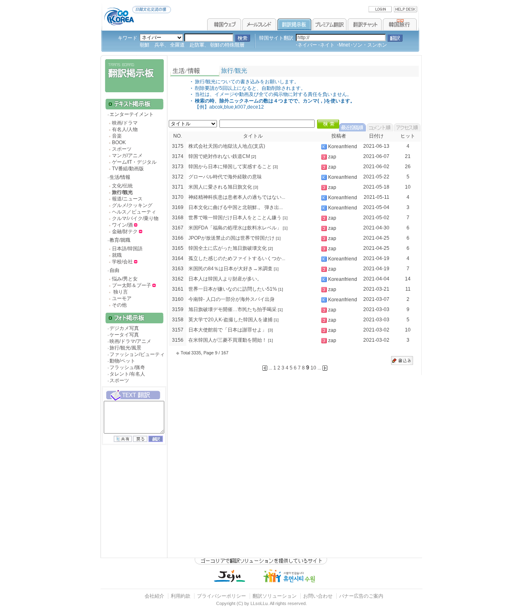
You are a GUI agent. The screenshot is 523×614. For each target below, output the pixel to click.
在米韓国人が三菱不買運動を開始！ (227, 340)
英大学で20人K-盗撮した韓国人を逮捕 (230, 320)
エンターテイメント (132, 114)
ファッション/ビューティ (137, 354)
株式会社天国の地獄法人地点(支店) (226, 146)
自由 (114, 270)
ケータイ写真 (124, 335)
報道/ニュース (127, 199)
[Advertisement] (133, 509)
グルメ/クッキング (132, 205)
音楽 (117, 136)
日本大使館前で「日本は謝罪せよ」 (227, 330)
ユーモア (122, 298)
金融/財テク (125, 231)
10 (313, 368)
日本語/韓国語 (127, 248)
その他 (119, 305)
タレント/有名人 (127, 374)
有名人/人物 (125, 129)
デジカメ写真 (124, 328)
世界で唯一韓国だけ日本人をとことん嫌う (235, 217)
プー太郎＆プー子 (131, 285)
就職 (117, 255)
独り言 (120, 292)
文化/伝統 (122, 186)
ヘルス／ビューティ (134, 212)
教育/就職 (120, 240)
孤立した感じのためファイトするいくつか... (236, 258)
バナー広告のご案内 (361, 596)
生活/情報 (120, 177)
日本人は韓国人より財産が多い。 (225, 279)
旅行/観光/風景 (125, 348)
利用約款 (180, 596)
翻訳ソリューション (275, 596)
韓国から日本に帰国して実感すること (230, 166)
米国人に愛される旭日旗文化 (220, 187)
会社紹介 (154, 596)
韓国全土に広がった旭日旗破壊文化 (227, 248)
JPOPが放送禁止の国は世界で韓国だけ (231, 238)
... (319, 368)
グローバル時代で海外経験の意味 (225, 177)
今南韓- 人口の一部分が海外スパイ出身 (231, 299)
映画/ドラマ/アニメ (130, 341)
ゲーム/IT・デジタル (134, 162)
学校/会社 (122, 262)
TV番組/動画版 (128, 168)
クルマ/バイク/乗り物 (135, 218)
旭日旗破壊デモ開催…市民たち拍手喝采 (232, 309)
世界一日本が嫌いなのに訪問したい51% (232, 289)
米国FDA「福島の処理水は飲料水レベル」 (235, 228)
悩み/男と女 (125, 279)
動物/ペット (122, 361)
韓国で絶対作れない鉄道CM (219, 156)
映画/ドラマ (125, 123)
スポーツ (122, 149)
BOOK (119, 142)
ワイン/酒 (123, 225)
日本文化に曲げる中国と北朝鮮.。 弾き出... (235, 207)
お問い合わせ (318, 596)
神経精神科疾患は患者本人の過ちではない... (236, 197)
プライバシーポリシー (221, 596)
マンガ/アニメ (127, 155)
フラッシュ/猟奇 (127, 367)
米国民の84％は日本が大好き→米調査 (230, 268)
